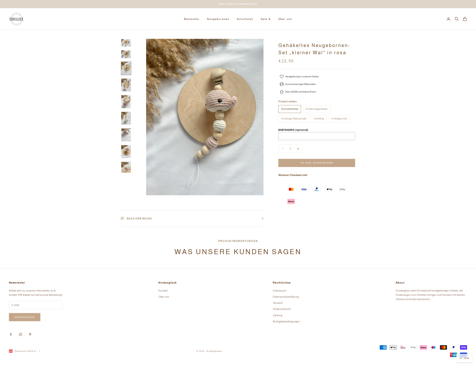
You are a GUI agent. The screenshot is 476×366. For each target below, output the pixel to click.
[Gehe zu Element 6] (126, 118)
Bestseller (192, 18)
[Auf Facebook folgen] (11, 334)
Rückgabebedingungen (286, 321)
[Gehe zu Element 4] (126, 85)
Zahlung (277, 315)
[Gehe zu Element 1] (126, 43)
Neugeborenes (218, 18)
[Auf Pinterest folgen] (30, 334)
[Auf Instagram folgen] (20, 334)
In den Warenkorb (317, 162)
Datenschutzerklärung (286, 296)
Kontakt (163, 290)
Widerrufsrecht (282, 309)
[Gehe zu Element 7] (126, 135)
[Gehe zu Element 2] (126, 54)
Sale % (266, 18)
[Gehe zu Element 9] (126, 168)
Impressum (279, 290)
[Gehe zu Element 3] (126, 68)
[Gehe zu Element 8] (126, 151)
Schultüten (245, 18)
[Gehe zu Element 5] (126, 101)
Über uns (285, 18)
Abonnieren (24, 317)
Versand (277, 303)
